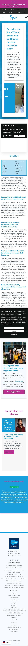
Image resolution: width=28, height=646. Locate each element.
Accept (14, 328)
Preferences (14, 334)
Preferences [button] (10, 324)
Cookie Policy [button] (5, 322)
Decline (14, 331)
